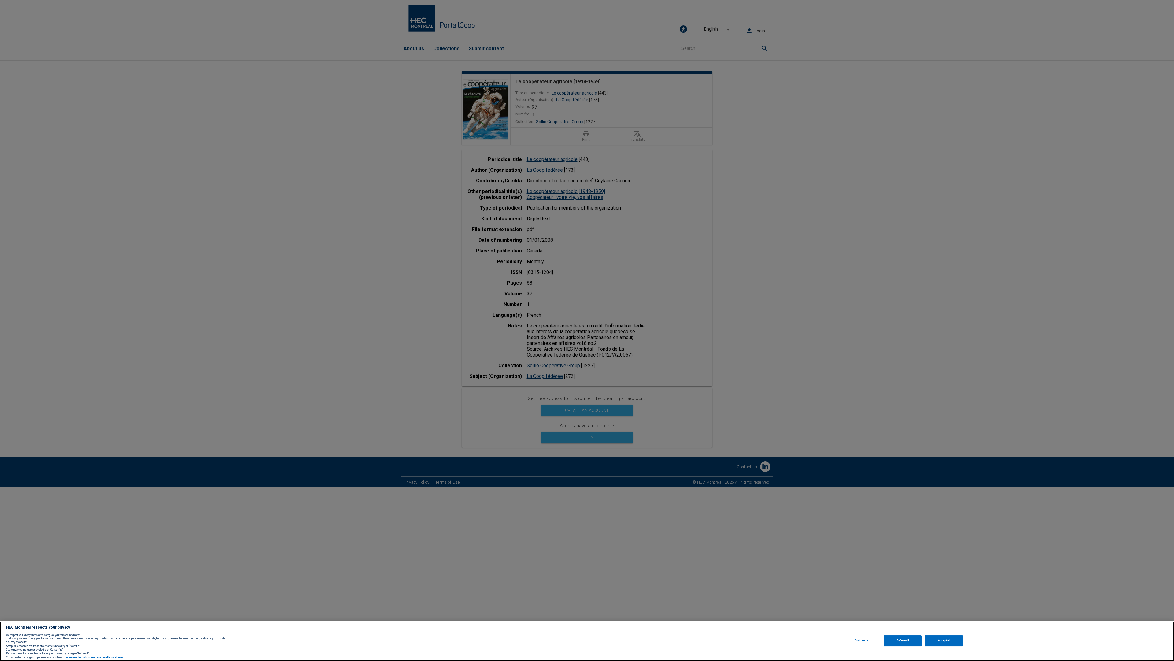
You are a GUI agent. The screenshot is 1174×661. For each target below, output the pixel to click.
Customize (861, 640)
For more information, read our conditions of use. (94, 657)
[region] (587, 641)
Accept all (944, 640)
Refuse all (903, 640)
